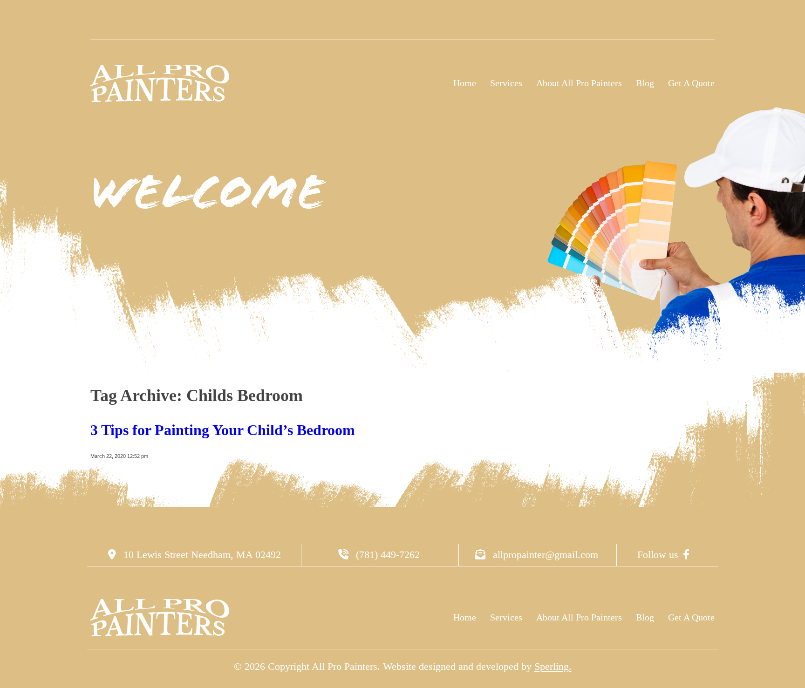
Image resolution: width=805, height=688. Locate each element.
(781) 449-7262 (386, 554)
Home (464, 83)
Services (506, 83)
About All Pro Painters (579, 83)
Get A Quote (691, 83)
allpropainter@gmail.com (544, 554)
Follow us (657, 554)
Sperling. (553, 666)
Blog (645, 83)
